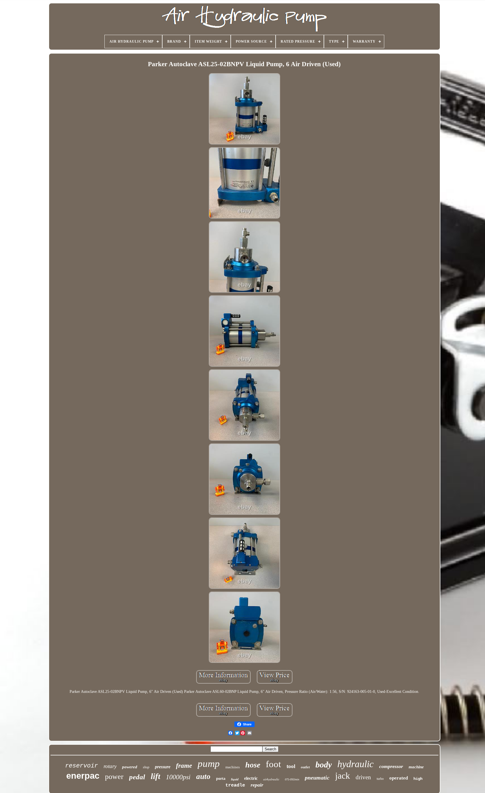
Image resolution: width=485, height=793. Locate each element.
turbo (380, 779)
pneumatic (317, 777)
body (323, 764)
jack (342, 776)
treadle (235, 785)
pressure (162, 766)
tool (291, 766)
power (114, 777)
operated (398, 778)
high (417, 778)
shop (146, 767)
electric (251, 778)
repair (257, 785)
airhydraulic (271, 779)
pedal (137, 777)
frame (184, 765)
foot (273, 764)
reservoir (81, 765)
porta (220, 778)
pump (209, 763)
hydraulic (355, 764)
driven (363, 777)
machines (232, 767)
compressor (391, 766)
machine (416, 767)
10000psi (178, 777)
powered (129, 767)
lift (155, 776)
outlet (305, 767)
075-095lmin (292, 779)
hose (252, 764)
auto (203, 776)
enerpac (82, 776)
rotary (110, 766)
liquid (235, 779)
